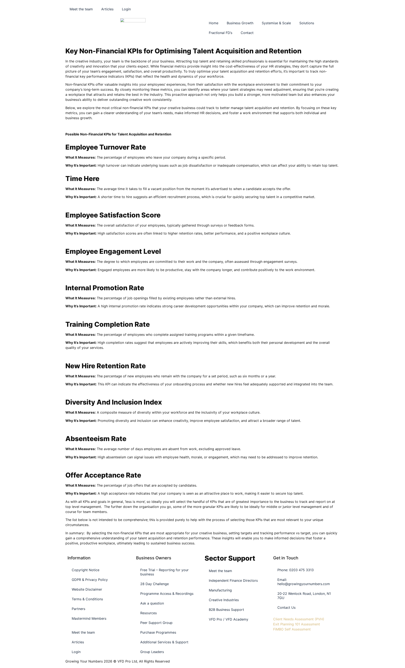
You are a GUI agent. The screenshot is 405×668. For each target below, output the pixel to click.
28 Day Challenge (154, 584)
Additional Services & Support (164, 642)
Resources (148, 613)
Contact (247, 33)
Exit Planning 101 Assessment (296, 624)
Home (213, 23)
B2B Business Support (226, 609)
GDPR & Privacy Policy (90, 580)
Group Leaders (152, 652)
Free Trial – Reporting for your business (164, 572)
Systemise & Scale (276, 23)
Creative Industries (224, 600)
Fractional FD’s (220, 33)
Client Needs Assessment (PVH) (298, 619)
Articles (107, 9)
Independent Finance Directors (233, 580)
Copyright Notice (85, 570)
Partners (78, 609)
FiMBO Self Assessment (292, 629)
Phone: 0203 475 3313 (295, 570)
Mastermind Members (89, 618)
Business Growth (240, 23)
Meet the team (81, 9)
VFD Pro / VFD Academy (228, 619)
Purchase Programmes (158, 632)
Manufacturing (220, 590)
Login (126, 9)
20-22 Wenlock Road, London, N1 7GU (304, 595)
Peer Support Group (156, 623)
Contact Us (286, 607)
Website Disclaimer (87, 589)
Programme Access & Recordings (166, 593)
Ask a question (152, 603)
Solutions (306, 23)
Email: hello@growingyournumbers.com (303, 582)
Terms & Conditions (87, 599)
